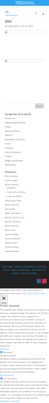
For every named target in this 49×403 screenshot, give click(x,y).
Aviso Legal (7, 266)
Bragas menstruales (14, 160)
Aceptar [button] (42, 293)
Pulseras (9, 135)
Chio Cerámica (11, 176)
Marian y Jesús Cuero (14, 217)
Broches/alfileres (12, 131)
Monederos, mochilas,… (16, 139)
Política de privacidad (24, 266)
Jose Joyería (10, 209)
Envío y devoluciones (20, 270)
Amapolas (11, 187)
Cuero (7, 143)
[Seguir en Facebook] (39, 281)
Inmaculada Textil (13, 200)
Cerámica (9, 148)
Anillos (8, 126)
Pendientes (10, 118)
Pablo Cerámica (12, 225)
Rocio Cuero (10, 230)
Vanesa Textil (11, 243)
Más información (30, 293)
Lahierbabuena (12, 251)
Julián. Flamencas (13, 213)
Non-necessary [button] (7, 375)
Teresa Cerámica (12, 238)
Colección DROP (14, 196)
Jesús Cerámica (12, 204)
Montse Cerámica (13, 221)
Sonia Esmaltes (12, 234)
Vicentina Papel (12, 247)
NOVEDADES (10, 165)
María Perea (14, 26)
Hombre (8, 156)
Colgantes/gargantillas (15, 122)
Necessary (8, 352)
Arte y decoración (13, 152)
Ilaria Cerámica (12, 184)
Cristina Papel (11, 180)
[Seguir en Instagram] (44, 281)
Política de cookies (29, 273)
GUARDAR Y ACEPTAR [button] (9, 401)
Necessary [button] (4, 349)
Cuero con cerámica (16, 192)
